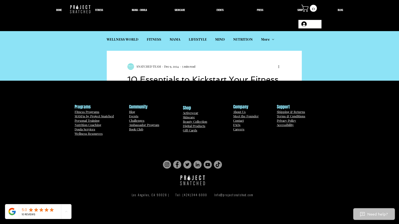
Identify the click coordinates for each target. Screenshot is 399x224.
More (265, 39)
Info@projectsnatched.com (233, 195)
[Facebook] (177, 165)
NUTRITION (243, 39)
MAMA (175, 39)
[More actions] (278, 66)
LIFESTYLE (198, 39)
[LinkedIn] (197, 165)
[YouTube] (208, 165)
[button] (310, 8)
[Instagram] (167, 165)
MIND (220, 39)
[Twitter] (187, 165)
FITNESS (154, 39)
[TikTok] (218, 165)
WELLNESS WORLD (122, 39)
